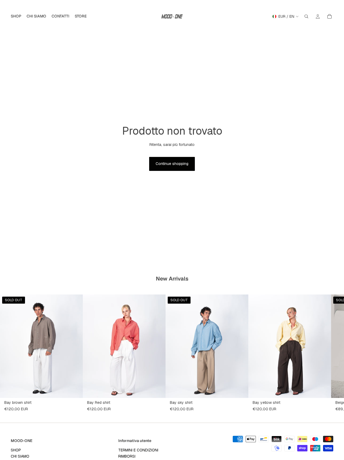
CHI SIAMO (20, 456)
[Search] (306, 16)
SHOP (16, 449)
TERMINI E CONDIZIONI (138, 449)
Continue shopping (172, 163)
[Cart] (329, 16)
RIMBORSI (126, 456)
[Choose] (157, 390)
